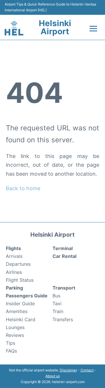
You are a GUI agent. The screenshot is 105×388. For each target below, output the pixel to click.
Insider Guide (20, 303)
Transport (63, 288)
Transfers (62, 319)
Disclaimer (68, 370)
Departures (18, 264)
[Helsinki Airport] (14, 28)
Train (57, 311)
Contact (87, 370)
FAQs (11, 351)
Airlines (14, 272)
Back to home (23, 188)
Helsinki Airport (55, 27)
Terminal (62, 248)
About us (53, 376)
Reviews (15, 335)
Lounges (15, 327)
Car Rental (64, 256)
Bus (56, 296)
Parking (14, 288)
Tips (10, 343)
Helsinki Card (20, 319)
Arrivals (14, 256)
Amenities (16, 311)
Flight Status (20, 280)
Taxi (57, 303)
